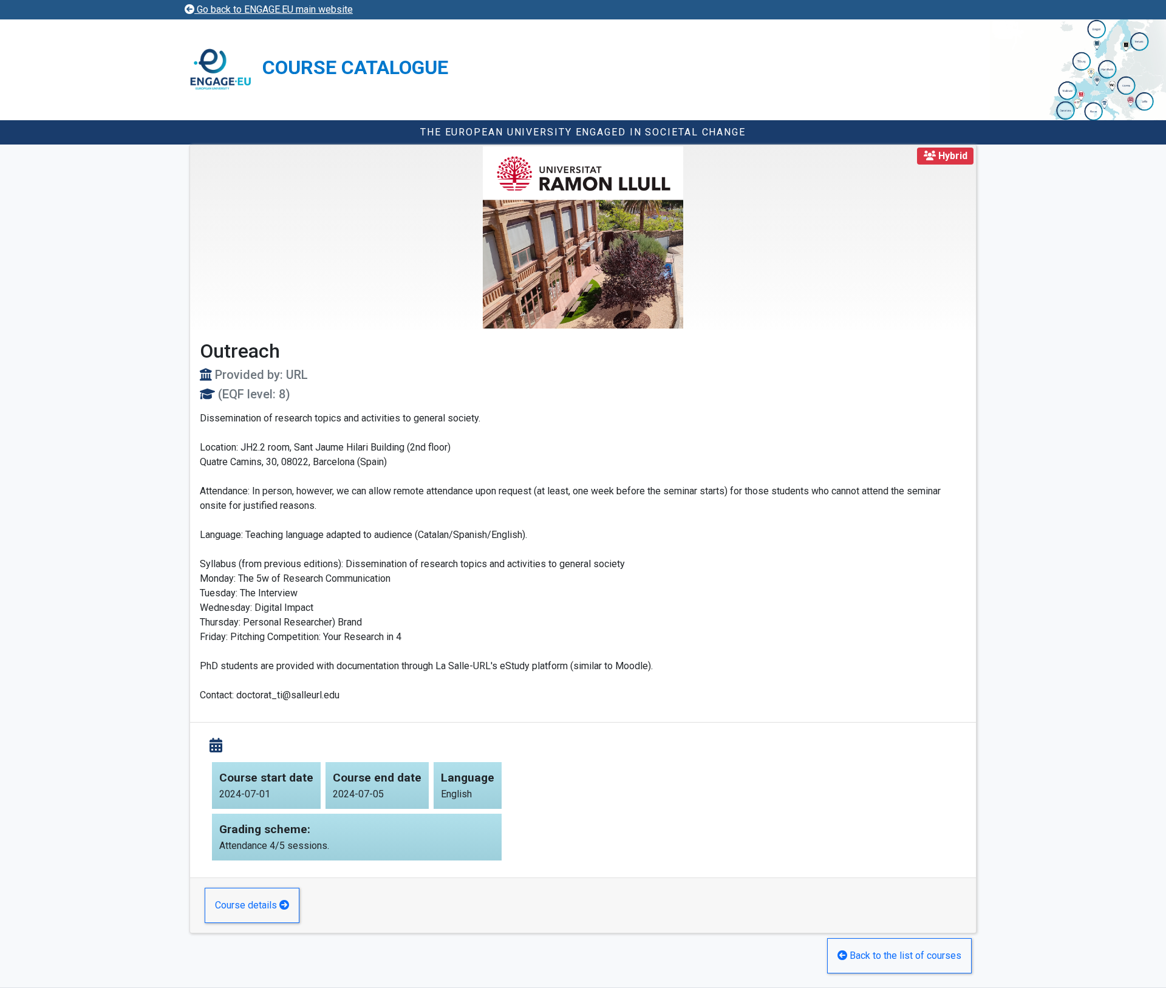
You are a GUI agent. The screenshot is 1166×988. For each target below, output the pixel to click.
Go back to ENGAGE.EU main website (273, 9)
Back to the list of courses (904, 955)
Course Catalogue (355, 67)
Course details (247, 905)
